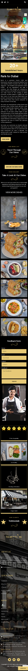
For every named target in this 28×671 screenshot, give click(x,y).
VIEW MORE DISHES (14, 192)
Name (3, 348)
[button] (25, 2)
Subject (4, 361)
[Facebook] (2, 2)
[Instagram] (7, 2)
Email (3, 355)
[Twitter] (5, 2)
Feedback (5, 368)
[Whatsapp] (3, 605)
